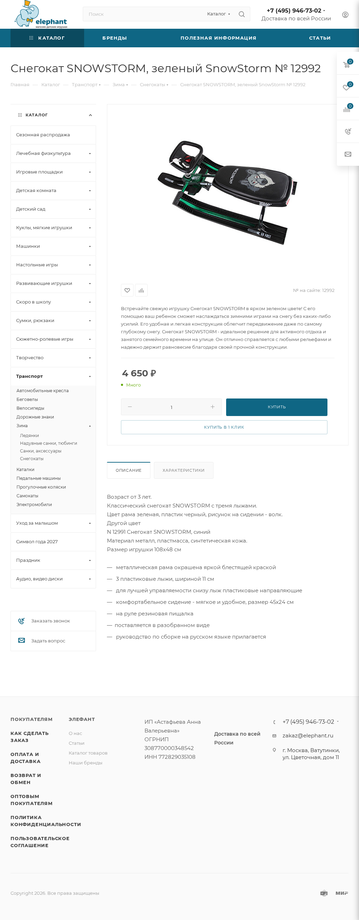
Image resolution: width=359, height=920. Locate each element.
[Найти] (241, 14)
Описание (129, 470)
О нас (75, 733)
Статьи (76, 743)
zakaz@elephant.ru (308, 735)
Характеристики (184, 470)
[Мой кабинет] (345, 15)
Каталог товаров (88, 753)
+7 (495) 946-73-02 (294, 10)
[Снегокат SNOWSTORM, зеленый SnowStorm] (227, 193)
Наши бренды (85, 762)
